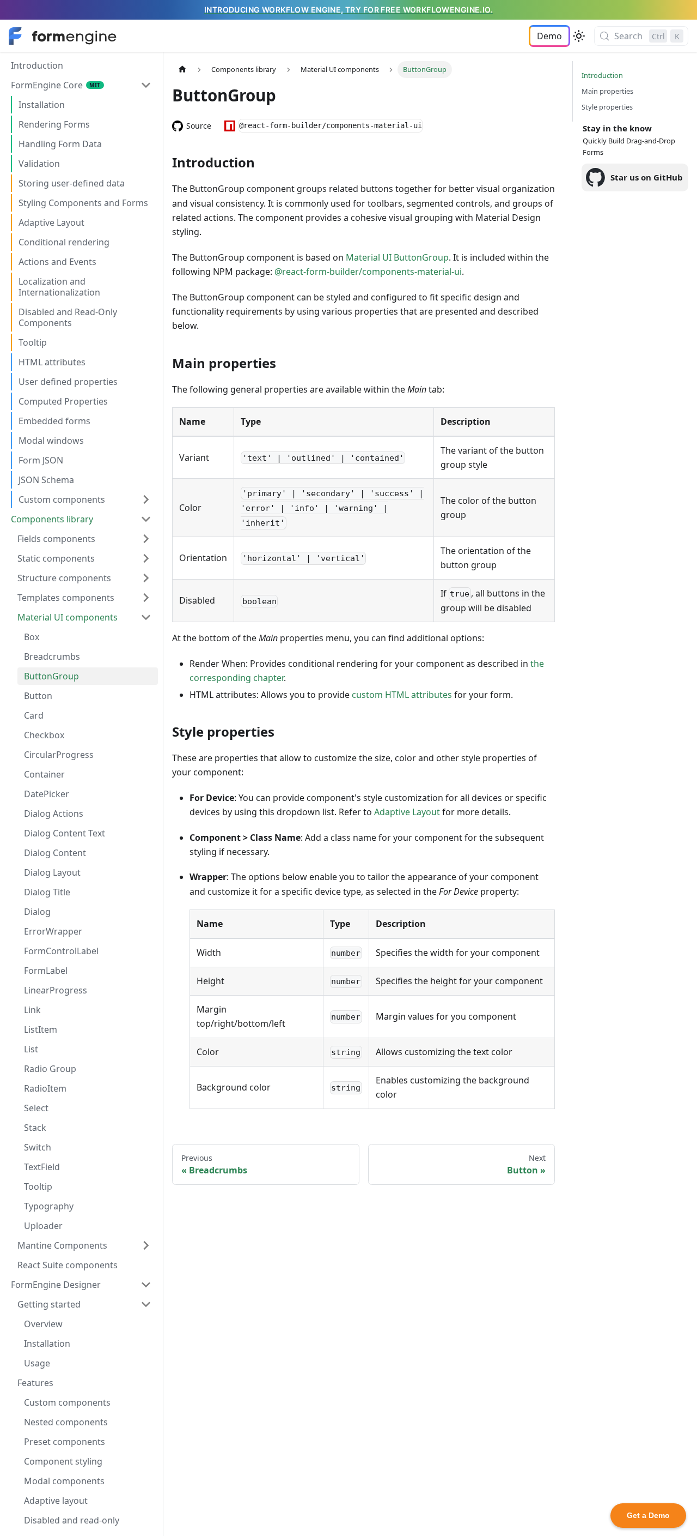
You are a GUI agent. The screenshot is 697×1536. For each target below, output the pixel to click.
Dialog (37, 912)
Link (32, 1010)
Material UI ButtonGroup (397, 257)
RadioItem (45, 1088)
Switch (37, 1147)
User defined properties (68, 382)
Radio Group (50, 1069)
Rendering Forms (54, 124)
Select (36, 1108)
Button (38, 696)
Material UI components (67, 617)
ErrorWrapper (53, 931)
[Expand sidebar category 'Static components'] (146, 558)
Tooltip (33, 342)
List (31, 1049)
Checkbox (44, 735)
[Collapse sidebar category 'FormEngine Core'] (146, 85)
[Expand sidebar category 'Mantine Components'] (146, 1245)
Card (34, 715)
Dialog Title (47, 892)
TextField (42, 1167)
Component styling (63, 1461)
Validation (39, 164)
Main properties (607, 91)
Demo (549, 36)
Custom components (62, 499)
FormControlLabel (61, 951)
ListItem (40, 1029)
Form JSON (41, 460)
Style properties (607, 107)
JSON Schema (46, 480)
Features (35, 1383)
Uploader (43, 1226)
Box (31, 637)
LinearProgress (55, 990)
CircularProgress (59, 755)
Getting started (49, 1304)
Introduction (37, 65)
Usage (37, 1363)
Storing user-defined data (72, 183)
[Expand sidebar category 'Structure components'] (146, 578)
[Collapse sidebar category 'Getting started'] (146, 1304)
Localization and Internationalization (59, 286)
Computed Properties (63, 401)
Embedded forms (54, 421)
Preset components (64, 1442)
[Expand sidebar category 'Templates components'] (146, 597)
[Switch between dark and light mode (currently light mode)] (579, 36)
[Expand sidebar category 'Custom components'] (146, 499)
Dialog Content (55, 853)
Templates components (65, 598)
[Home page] (182, 69)
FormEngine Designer (56, 1285)
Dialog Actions (53, 814)
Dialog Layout (52, 872)
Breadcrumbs (52, 656)
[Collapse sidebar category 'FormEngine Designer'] (146, 1284)
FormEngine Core (47, 85)
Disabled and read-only (71, 1520)
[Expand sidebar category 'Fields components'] (146, 538)
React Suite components (67, 1265)
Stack (35, 1128)
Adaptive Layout (51, 222)
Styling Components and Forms (83, 203)
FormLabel (46, 971)
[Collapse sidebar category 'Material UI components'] (146, 617)
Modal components (64, 1481)
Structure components (64, 578)
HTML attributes (52, 362)
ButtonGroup (51, 676)
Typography (49, 1206)
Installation (42, 105)
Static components (56, 558)
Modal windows (51, 441)
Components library (52, 519)
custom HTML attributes (402, 695)
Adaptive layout (56, 1501)
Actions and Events (57, 262)
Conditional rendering (64, 242)
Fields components (56, 539)
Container (44, 774)
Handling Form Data (60, 144)
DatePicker (46, 794)
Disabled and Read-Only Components (68, 317)
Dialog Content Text (64, 833)
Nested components (66, 1422)
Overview (43, 1324)
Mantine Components (62, 1245)
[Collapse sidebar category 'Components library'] (146, 519)
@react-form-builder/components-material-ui (368, 272)
